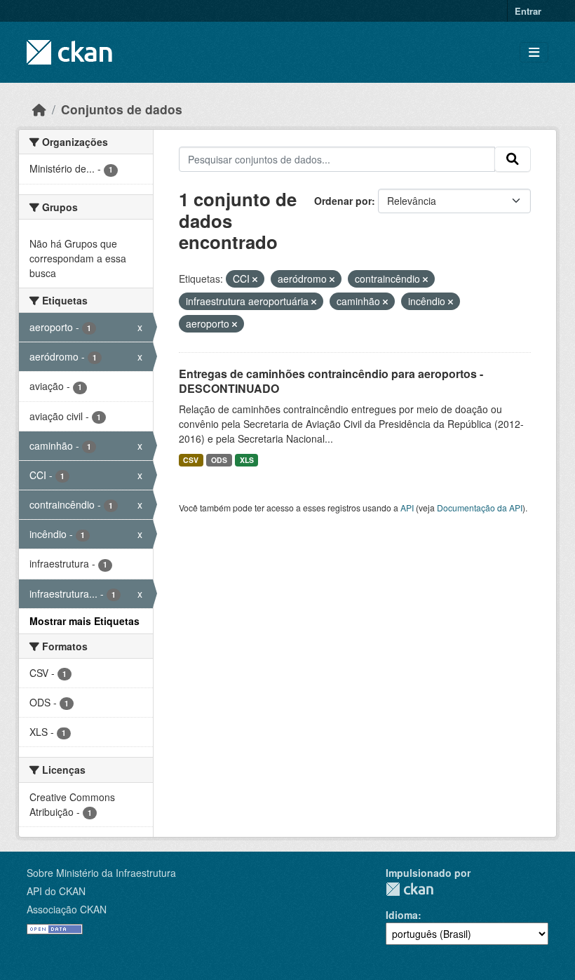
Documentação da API (479, 508)
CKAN (409, 889)
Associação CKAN (67, 909)
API (407, 508)
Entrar (528, 11)
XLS (247, 460)
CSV (190, 460)
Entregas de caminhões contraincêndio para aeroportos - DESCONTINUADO (331, 380)
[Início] (39, 109)
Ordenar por (343, 201)
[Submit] (512, 159)
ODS (219, 460)
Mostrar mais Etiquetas (84, 621)
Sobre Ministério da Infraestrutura (101, 873)
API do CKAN (56, 891)
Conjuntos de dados (121, 109)
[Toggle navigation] (534, 52)
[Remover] (254, 279)
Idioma (402, 915)
